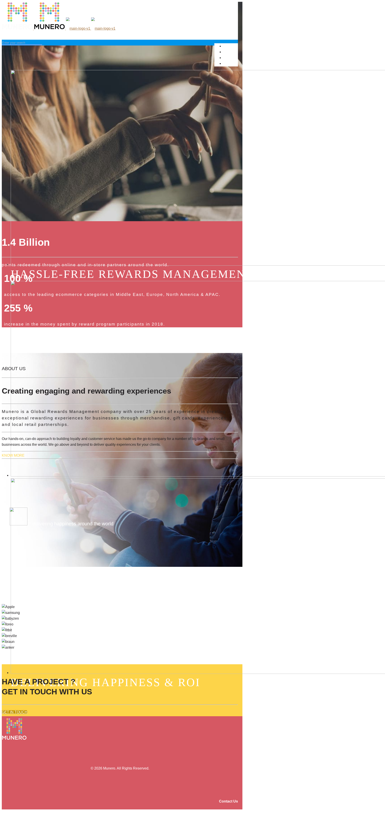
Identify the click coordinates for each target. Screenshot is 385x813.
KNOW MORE (13, 455)
